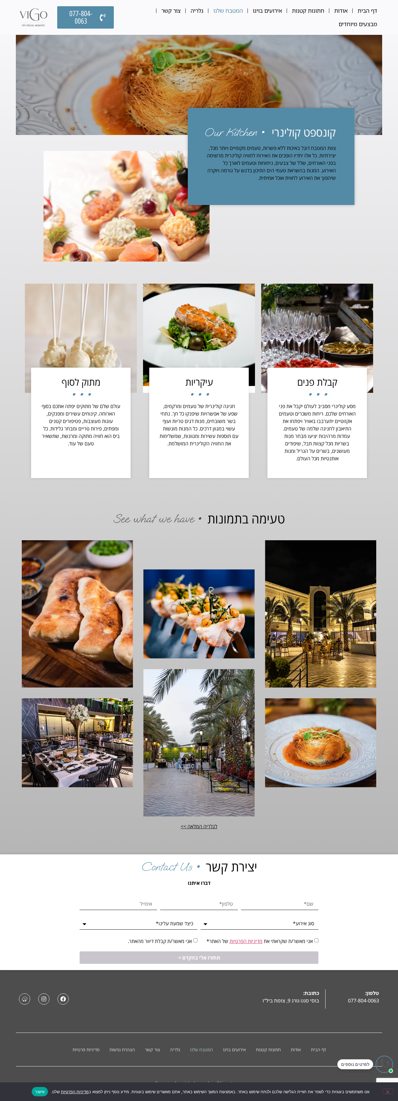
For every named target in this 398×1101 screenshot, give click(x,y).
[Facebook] (63, 999)
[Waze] (24, 999)
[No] (388, 1091)
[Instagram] (43, 999)
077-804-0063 (363, 1000)
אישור (39, 1091)
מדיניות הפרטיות (245, 941)
